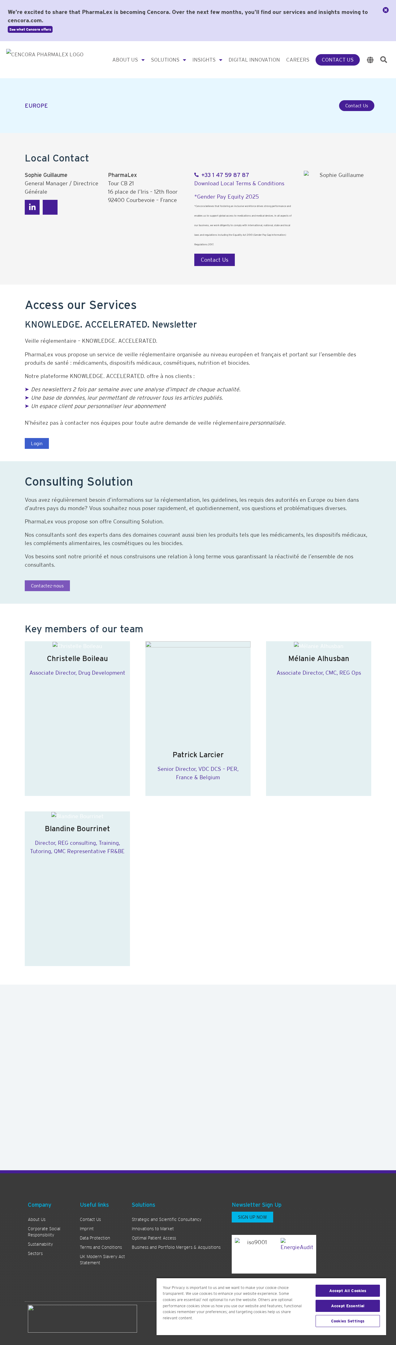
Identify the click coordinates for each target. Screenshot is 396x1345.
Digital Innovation (254, 60)
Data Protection (95, 1237)
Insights (204, 60)
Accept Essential (347, 1306)
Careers (297, 60)
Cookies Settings (347, 1321)
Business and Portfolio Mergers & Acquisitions (176, 1247)
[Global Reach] (370, 60)
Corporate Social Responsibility (44, 1231)
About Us (125, 60)
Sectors (35, 1253)
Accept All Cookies (347, 1290)
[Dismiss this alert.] (386, 10)
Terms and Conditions (101, 1247)
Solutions (165, 60)
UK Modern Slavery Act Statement (102, 1259)
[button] (383, 60)
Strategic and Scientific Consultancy (166, 1219)
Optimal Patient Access (154, 1237)
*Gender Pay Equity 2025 (226, 196)
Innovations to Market (153, 1228)
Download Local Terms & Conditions (239, 183)
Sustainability (40, 1244)
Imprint (87, 1228)
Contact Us (338, 60)
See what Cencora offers (30, 29)
